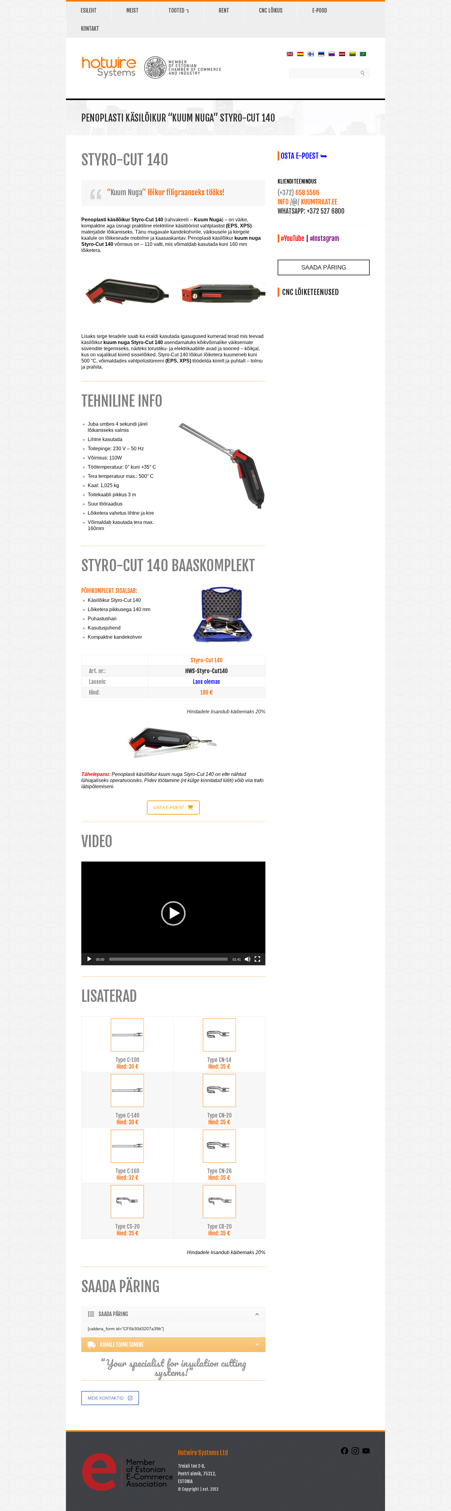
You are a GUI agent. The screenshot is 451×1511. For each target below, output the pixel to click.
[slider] (168, 959)
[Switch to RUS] (333, 54)
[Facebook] (345, 1453)
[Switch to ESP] (302, 54)
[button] (173, 913)
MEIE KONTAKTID (106, 1398)
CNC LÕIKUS (271, 10)
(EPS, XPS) (239, 225)
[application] (173, 913)
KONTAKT (90, 28)
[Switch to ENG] (291, 54)
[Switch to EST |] (323, 54)
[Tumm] (248, 959)
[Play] (89, 959)
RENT (216, 10)
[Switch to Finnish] (312, 54)
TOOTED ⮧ (171, 10)
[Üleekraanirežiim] (257, 959)
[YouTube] (366, 1453)
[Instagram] (356, 1453)
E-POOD (319, 10)
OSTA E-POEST (168, 807)
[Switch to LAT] (343, 54)
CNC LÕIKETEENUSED (309, 292)
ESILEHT (89, 10)
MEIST (125, 10)
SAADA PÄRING (323, 267)
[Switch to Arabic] (364, 54)
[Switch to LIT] (354, 54)
